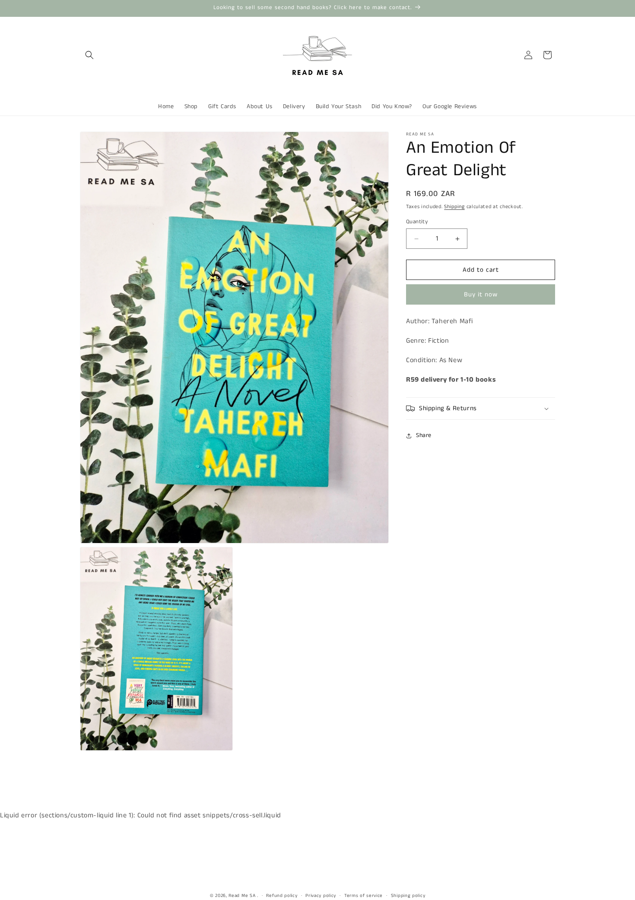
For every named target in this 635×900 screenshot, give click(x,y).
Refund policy (281, 895)
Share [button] (424, 435)
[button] (89, 54)
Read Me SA (242, 895)
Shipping (454, 206)
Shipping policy (408, 895)
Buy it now (481, 294)
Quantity (417, 222)
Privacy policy (320, 895)
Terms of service (363, 895)
